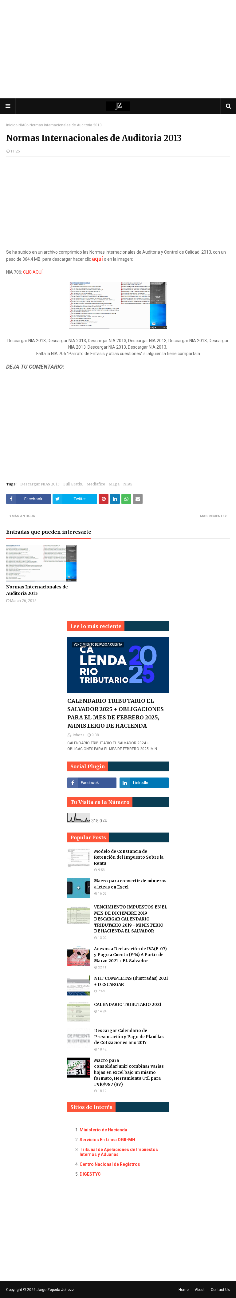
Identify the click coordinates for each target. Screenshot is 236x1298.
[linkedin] (144, 783)
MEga (114, 484)
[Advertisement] (118, 49)
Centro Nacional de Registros (110, 1164)
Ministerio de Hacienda (103, 1129)
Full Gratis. (73, 484)
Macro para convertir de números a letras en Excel (130, 884)
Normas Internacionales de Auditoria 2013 (37, 590)
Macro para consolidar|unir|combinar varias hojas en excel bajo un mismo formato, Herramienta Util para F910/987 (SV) (129, 1072)
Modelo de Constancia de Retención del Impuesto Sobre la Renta (128, 857)
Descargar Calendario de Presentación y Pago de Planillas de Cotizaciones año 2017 (129, 1036)
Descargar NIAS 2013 (40, 484)
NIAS (22, 125)
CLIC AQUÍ (32, 272)
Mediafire (96, 484)
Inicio (10, 125)
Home (184, 1290)
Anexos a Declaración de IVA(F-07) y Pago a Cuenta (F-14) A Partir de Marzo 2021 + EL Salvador (130, 955)
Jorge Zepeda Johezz (55, 1290)
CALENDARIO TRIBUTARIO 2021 (127, 1004)
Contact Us (220, 1290)
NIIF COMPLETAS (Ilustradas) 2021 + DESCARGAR (131, 981)
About (200, 1290)
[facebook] (91, 783)
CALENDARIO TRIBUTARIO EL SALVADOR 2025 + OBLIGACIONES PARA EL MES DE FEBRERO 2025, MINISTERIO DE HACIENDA (115, 713)
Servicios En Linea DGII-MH (107, 1139)
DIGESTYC (90, 1174)
